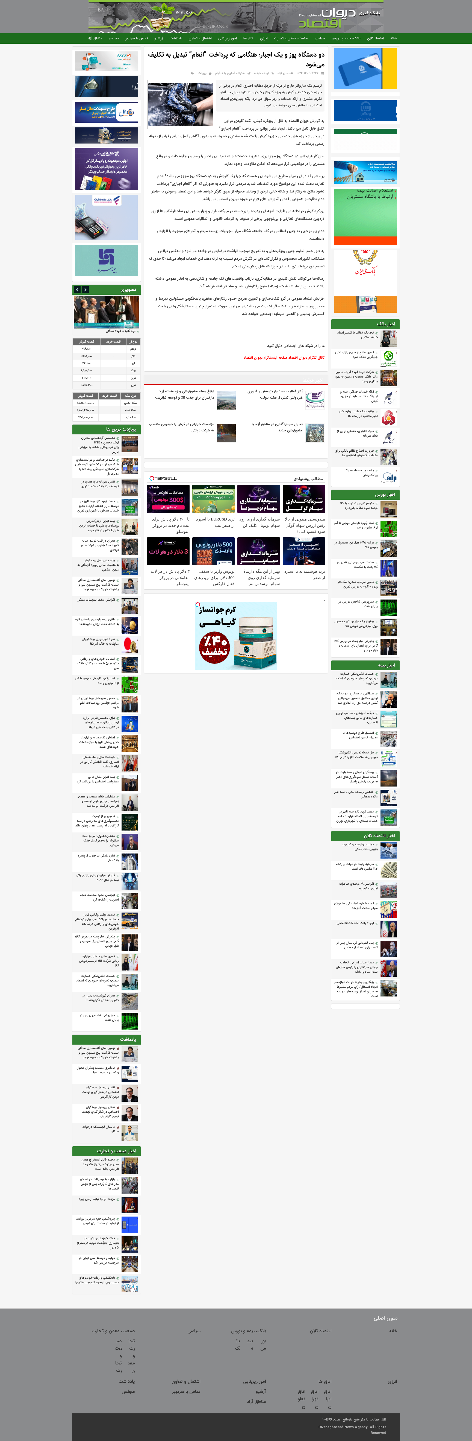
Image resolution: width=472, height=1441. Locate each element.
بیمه (250, 1344)
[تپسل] (197, 604)
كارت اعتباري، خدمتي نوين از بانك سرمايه (357, 433)
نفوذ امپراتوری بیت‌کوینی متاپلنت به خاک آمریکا (100, 641)
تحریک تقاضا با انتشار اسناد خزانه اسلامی (357, 335)
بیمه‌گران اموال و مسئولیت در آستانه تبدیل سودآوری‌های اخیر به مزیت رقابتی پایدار (357, 777)
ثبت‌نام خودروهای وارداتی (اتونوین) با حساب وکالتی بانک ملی (98, 664)
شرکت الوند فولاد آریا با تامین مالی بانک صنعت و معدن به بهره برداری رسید (356, 377)
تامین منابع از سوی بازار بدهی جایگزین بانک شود (356, 354)
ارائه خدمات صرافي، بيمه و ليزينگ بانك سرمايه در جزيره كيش (359, 397)
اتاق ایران (328, 1399)
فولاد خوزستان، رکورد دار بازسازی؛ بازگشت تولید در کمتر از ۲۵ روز (98, 1243)
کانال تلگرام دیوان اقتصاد (306, 358)
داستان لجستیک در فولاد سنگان (100, 1129)
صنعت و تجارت (118, 1355)
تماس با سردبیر (137, 38)
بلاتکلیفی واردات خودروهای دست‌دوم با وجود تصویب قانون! (97, 1280)
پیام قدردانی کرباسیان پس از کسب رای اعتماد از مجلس (357, 945)
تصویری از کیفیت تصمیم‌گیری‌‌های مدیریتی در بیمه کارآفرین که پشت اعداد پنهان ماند (97, 821)
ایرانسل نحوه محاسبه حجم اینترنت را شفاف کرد (99, 897)
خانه (393, 38)
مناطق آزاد (94, 38)
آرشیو (158, 38)
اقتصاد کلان (375, 38)
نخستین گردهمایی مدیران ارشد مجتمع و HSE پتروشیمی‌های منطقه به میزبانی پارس (98, 445)
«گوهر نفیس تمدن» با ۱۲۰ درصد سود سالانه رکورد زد (359, 505)
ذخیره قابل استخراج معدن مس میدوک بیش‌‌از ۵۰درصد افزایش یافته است (100, 1164)
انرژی (264, 38)
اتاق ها (248, 38)
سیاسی (320, 38)
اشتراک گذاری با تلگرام (230, 73)
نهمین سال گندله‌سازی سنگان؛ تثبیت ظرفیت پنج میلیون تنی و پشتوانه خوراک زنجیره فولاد (98, 585)
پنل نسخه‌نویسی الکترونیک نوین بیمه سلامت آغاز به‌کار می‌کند (356, 755)
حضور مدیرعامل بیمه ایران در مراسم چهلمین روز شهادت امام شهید (98, 703)
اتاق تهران (314, 1399)
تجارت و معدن (131, 1355)
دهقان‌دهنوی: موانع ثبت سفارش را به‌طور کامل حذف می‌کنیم (100, 841)
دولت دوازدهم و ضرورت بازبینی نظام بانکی (360, 847)
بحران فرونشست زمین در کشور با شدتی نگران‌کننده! (100, 998)
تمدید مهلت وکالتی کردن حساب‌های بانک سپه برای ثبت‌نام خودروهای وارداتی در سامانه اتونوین (97, 922)
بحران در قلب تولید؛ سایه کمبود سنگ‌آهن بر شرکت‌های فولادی (100, 546)
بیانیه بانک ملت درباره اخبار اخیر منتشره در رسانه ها (358, 414)
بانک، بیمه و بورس (346, 38)
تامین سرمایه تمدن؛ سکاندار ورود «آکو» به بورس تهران (358, 584)
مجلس (114, 38)
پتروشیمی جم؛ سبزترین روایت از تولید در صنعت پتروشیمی (97, 1221)
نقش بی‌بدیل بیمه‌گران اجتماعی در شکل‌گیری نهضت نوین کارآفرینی (100, 1092)
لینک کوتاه (261, 73)
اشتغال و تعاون (200, 38)
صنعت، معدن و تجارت (291, 38)
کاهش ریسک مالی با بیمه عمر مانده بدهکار (356, 794)
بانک (237, 1344)
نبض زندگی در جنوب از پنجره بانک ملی (98, 858)
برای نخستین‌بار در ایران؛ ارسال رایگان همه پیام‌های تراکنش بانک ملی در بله (101, 723)
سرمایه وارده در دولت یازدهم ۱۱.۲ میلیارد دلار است (357, 866)
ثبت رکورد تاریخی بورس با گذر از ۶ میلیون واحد (356, 525)
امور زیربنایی (227, 38)
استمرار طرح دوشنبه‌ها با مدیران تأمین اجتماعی (360, 735)
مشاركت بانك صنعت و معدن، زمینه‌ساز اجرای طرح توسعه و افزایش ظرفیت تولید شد (98, 801)
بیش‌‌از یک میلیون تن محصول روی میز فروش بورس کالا (356, 624)
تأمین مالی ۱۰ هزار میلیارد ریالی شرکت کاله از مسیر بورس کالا (99, 961)
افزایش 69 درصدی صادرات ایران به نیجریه (358, 886)
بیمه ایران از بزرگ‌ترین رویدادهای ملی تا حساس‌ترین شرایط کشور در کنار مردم (99, 526)
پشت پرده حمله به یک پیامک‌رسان (361, 473)
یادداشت (175, 38)
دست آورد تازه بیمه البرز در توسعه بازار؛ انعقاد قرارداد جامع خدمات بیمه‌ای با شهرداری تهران (357, 816)
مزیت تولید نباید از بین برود (97, 1199)
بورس (263, 1344)
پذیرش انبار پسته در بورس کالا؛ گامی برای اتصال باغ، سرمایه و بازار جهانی (356, 646)
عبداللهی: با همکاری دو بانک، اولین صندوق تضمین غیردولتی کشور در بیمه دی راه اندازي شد (357, 698)
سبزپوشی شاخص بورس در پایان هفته (358, 604)
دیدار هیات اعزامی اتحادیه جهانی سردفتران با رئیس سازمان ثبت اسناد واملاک (357, 967)
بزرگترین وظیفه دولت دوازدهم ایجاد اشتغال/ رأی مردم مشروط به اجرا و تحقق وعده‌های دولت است (356, 989)
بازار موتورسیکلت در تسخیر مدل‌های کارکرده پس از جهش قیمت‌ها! (99, 1184)
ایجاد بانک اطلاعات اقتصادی (355, 923)
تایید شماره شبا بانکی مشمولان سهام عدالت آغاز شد (356, 906)
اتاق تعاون (301, 1399)
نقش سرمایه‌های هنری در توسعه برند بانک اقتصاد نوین (100, 484)
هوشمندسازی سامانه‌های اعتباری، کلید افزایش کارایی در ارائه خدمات (99, 762)
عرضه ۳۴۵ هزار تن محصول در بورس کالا (356, 545)
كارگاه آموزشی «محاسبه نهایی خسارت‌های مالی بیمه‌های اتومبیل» (357, 718)
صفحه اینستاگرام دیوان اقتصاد (265, 358)
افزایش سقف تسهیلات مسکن (95, 600)
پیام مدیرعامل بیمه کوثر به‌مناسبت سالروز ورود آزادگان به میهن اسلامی (98, 565)
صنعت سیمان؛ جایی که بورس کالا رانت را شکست (356, 564)
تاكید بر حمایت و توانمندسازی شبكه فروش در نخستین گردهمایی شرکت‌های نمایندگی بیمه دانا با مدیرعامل (97, 467)
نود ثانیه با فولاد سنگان (120, 331)
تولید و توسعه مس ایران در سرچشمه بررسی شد (99, 1260)
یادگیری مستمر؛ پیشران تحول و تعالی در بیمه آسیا (97, 1070)
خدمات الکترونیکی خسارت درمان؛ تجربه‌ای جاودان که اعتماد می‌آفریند (356, 679)
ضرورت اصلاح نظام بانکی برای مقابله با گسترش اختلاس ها (356, 453)
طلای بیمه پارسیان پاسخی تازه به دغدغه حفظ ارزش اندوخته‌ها (97, 622)
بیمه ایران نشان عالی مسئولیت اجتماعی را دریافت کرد (98, 779)
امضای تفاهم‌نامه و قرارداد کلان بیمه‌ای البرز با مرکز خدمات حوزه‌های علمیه (99, 742)
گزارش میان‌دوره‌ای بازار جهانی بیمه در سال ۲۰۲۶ (97, 877)
